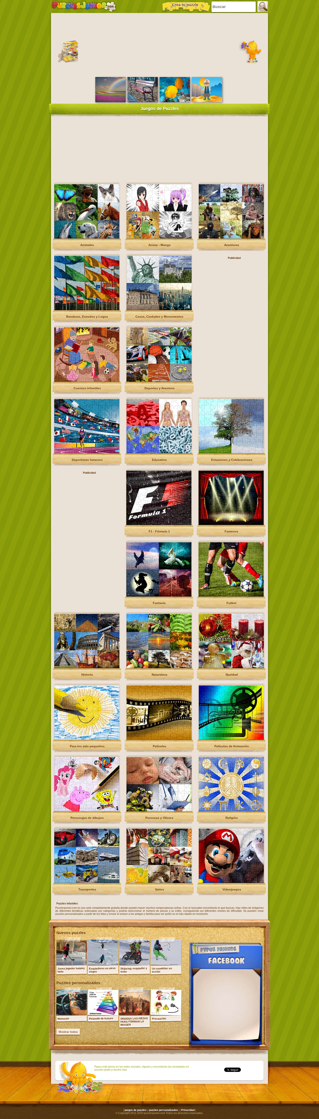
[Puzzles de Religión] (231, 810)
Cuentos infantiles (87, 388)
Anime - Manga (159, 245)
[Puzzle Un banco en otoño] (142, 101)
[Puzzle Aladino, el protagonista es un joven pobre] (207, 101)
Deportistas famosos (87, 460)
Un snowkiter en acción (162, 970)
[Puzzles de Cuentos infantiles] (86, 380)
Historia (87, 674)
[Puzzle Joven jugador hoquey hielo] (71, 964)
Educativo (159, 460)
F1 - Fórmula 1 (159, 531)
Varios (159, 889)
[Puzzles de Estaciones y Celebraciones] (231, 452)
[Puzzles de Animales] (86, 237)
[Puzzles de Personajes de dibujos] (86, 810)
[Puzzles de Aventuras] (231, 237)
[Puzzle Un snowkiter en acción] (166, 964)
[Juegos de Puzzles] (84, 6)
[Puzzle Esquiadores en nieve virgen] (103, 964)
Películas (159, 746)
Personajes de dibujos (87, 818)
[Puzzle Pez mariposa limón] (175, 101)
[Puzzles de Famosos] (231, 524)
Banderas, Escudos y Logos (87, 316)
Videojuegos (231, 889)
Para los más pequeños (87, 746)
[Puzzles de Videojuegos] (231, 882)
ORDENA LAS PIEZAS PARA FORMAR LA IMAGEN (134, 1021)
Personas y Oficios (159, 818)
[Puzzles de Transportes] (86, 882)
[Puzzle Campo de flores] (110, 101)
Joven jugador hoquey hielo (71, 970)
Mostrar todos (68, 1032)
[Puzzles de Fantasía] (158, 595)
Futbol (231, 603)
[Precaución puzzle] (166, 1014)
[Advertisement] (159, 44)
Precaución (159, 1018)
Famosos (231, 531)
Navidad (232, 674)
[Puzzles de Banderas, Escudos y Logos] (86, 309)
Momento (63, 1018)
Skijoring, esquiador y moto (133, 970)
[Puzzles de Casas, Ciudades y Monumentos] (159, 309)
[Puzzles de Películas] (159, 738)
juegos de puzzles (135, 1110)
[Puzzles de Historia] (86, 667)
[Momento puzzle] (71, 1014)
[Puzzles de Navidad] (231, 667)
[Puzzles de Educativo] (159, 452)
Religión (231, 818)
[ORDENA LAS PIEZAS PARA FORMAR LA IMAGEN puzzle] (134, 1014)
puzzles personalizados (163, 1110)
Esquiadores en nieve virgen (102, 970)
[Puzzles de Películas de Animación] (231, 738)
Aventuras (231, 245)
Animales (87, 245)
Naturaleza (159, 674)
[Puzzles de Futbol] (231, 595)
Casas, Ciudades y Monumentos (159, 316)
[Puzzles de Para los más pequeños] (86, 738)
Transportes (87, 889)
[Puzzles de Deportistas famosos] (86, 452)
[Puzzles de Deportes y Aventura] (159, 380)
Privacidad (187, 1110)
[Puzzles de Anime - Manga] (159, 237)
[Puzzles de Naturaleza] (159, 667)
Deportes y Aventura (159, 388)
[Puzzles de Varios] (159, 882)
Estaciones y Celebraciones (231, 460)
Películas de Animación (231, 746)
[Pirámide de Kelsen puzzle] (103, 1014)
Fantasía (159, 603)
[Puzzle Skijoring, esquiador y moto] (134, 964)
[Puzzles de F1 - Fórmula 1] (158, 524)
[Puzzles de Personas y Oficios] (159, 810)
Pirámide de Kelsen (101, 1018)
